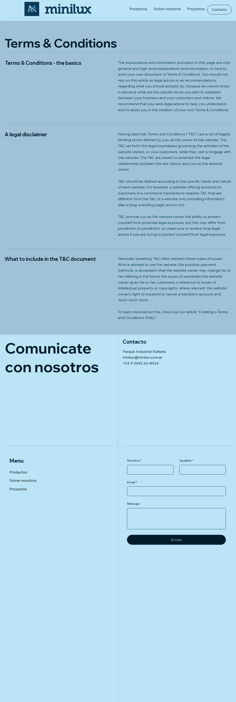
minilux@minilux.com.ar (142, 357)
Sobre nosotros (23, 480)
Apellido (186, 460)
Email (132, 482)
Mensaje (133, 504)
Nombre (134, 460)
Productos (18, 472)
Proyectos (18, 489)
